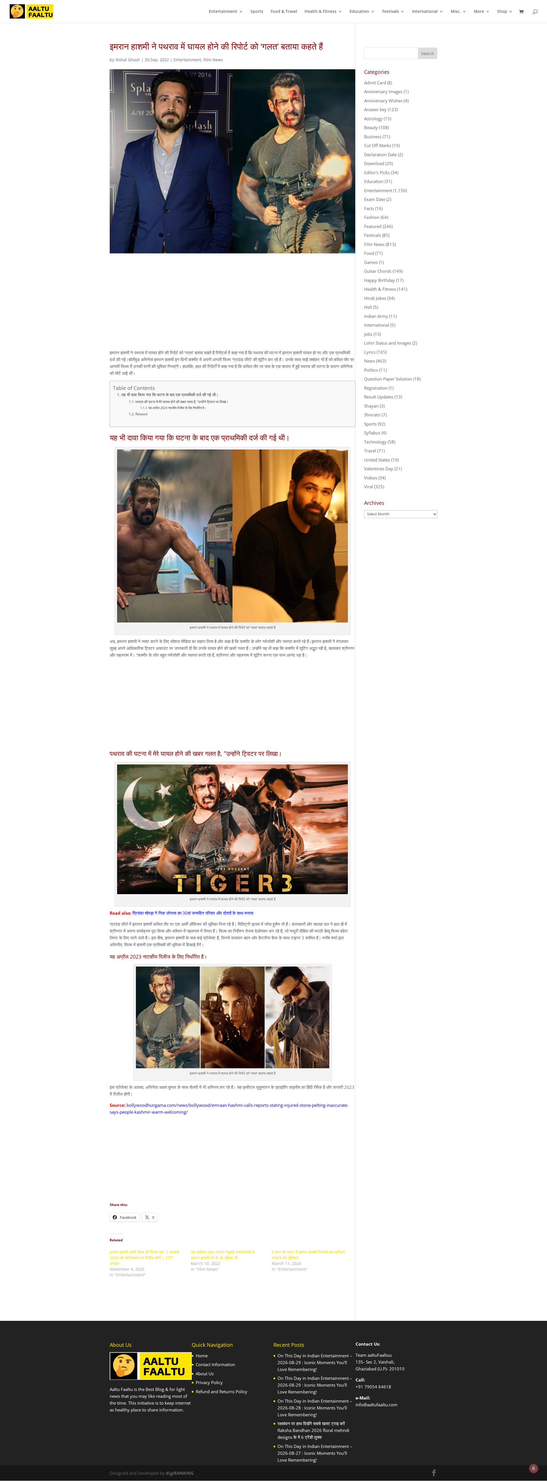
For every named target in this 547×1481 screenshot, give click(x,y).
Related (141, 414)
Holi (368, 307)
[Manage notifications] (533, 1468)
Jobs (368, 334)
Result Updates (378, 397)
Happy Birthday (379, 280)
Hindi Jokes (375, 298)
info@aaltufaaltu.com (376, 1404)
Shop (502, 11)
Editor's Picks (377, 172)
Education (359, 11)
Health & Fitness (320, 11)
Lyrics (369, 352)
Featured (372, 226)
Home (202, 1355)
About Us (205, 1373)
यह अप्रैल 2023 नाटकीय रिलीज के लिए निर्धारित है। (177, 408)
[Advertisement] (233, 306)
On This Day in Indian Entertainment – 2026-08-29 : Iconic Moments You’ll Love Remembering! (314, 1362)
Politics (371, 370)
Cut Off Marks (377, 145)
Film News (213, 59)
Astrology (373, 118)
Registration (375, 388)
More (479, 11)
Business (372, 136)
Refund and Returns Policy (221, 1391)
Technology (375, 442)
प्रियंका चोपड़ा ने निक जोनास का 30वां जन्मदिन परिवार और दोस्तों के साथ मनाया (192, 913)
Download (374, 163)
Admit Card (375, 83)
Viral (368, 486)
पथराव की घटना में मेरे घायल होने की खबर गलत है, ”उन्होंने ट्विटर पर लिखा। (181, 401)
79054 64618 (377, 1387)
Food (369, 253)
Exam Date (374, 199)
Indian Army (376, 316)
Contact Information (215, 1364)
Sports (256, 11)
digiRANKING (180, 1473)
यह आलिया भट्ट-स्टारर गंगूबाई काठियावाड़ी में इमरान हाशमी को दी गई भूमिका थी (222, 1254)
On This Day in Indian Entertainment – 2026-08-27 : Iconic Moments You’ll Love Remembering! (314, 1453)
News (369, 361)
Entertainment (223, 11)
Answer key (375, 109)
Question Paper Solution (388, 379)
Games (371, 262)
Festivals (390, 11)
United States (377, 460)
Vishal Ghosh (127, 59)
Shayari (371, 406)
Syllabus (372, 433)
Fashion (371, 217)
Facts (369, 208)
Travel (370, 450)
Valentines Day (378, 468)
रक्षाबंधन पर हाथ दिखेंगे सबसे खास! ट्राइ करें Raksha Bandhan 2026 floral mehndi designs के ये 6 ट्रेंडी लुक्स (313, 1430)
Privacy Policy (209, 1382)
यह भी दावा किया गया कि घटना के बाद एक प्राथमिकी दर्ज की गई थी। (169, 394)
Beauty (371, 127)
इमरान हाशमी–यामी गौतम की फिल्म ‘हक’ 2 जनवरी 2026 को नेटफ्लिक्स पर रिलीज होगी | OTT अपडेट (144, 1257)
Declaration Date (380, 154)
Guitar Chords (377, 271)
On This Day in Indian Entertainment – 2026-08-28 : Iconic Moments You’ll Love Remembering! (314, 1407)
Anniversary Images (383, 91)
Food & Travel (284, 11)
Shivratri (372, 415)
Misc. (456, 11)
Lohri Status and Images (387, 343)
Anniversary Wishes (383, 100)
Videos (370, 478)
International (425, 11)
